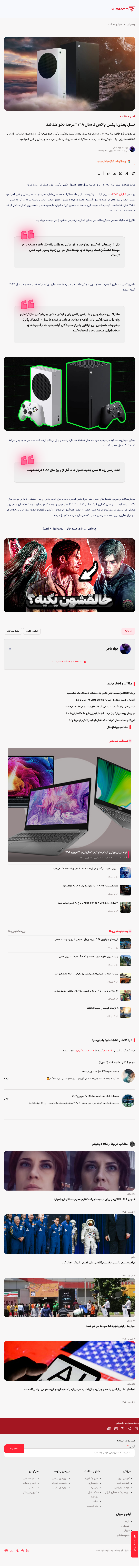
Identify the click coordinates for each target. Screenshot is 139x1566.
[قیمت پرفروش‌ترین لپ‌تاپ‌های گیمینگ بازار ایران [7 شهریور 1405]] (69, 805)
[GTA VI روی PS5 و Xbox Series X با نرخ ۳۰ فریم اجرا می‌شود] (125, 907)
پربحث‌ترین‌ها (17, 931)
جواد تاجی (117, 147)
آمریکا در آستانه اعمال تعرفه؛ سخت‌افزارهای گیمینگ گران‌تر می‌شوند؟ (102, 720)
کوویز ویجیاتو (29, 1492)
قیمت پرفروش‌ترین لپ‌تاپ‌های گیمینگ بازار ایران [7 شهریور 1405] (96, 852)
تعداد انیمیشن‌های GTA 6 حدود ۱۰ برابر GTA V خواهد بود (90, 886)
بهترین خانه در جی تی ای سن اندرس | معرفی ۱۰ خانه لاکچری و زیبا (86, 974)
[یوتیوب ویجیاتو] (116, 1428)
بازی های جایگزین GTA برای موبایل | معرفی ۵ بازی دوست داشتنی (86, 939)
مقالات (95, 1501)
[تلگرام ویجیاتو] (129, 1428)
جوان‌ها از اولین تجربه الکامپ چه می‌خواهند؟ (110, 1326)
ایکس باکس (32, 631)
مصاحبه (94, 1497)
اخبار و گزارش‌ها (91, 1478)
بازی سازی (93, 1483)
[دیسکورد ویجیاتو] (109, 1428)
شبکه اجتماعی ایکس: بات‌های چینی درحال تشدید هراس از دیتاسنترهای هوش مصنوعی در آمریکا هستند (79, 1389)
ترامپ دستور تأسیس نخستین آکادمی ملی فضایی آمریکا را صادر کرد (98, 1263)
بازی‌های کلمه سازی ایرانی (117, 1492)
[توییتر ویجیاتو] (122, 1428)
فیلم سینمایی (123, 1535)
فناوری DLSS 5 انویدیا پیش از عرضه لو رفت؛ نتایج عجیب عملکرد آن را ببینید (94, 1199)
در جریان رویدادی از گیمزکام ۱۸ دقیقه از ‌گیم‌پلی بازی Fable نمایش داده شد (99, 713)
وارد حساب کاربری (84, 1051)
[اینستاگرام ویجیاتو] (136, 1428)
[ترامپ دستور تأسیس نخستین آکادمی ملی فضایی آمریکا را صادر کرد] (69, 1234)
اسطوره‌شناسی (29, 1478)
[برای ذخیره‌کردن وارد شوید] (99, 173)
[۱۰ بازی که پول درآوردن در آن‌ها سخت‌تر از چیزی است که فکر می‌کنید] (125, 872)
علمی (133, 1257)
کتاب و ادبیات (29, 1483)
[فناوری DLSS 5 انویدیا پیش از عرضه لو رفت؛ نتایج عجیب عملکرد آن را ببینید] (69, 1171)
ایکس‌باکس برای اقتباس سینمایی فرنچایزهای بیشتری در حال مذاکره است (100, 707)
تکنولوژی (131, 1193)
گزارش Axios (119, 194)
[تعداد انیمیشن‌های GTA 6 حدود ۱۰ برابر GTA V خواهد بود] (125, 890)
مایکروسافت (13, 631)
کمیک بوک (31, 1488)
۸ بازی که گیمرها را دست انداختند (102, 1008)
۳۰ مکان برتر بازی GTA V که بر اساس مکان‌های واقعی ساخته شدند (86, 991)
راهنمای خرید (123, 1483)
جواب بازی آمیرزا (122, 1488)
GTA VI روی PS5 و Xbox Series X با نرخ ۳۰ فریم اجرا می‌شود (88, 903)
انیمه (127, 1521)
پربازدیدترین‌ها (118, 931)
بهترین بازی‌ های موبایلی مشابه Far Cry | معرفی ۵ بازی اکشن (88, 956)
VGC (126, 631)
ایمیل (131, 1446)
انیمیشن (125, 1526)
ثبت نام (107, 1051)
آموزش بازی (124, 1478)
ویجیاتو (131, 24)
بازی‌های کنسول (59, 1483)
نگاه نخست (92, 1506)
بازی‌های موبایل (59, 1488)
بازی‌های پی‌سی (59, 1478)
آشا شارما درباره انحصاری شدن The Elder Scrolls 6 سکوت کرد (105, 700)
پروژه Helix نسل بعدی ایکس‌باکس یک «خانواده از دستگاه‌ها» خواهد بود (101, 693)
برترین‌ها (94, 1488)
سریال (127, 1530)
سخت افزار (93, 1492)
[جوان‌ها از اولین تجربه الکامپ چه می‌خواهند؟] (69, 1297)
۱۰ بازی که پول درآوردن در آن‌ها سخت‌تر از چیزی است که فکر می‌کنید (85, 868)
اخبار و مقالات (115, 24)
